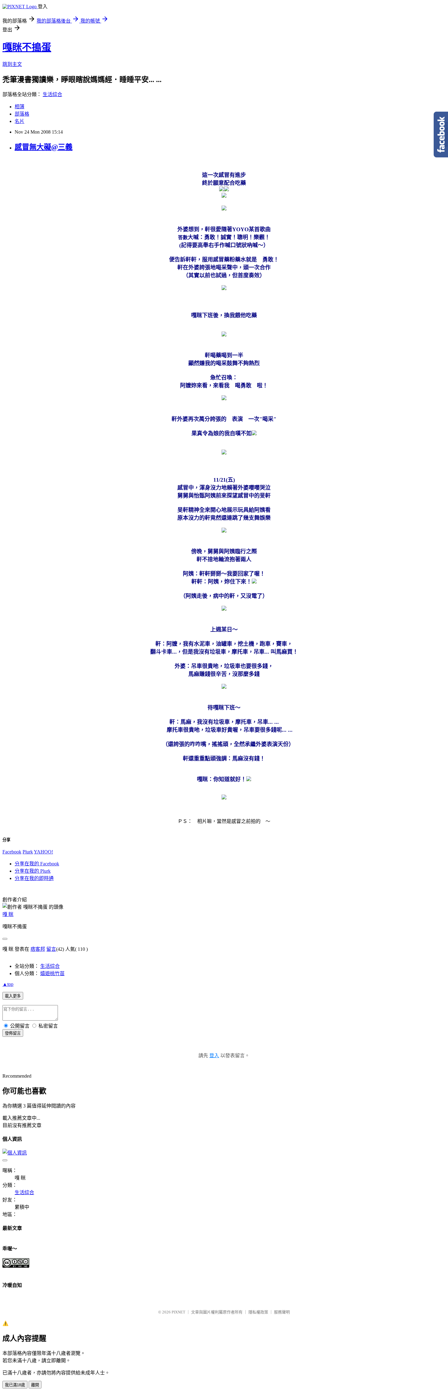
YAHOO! (43, 851)
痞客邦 (37, 949)
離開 (35, 1385)
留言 (51, 949)
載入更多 (13, 996)
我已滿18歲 (15, 1385)
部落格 (22, 114)
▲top (7, 984)
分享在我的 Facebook (37, 863)
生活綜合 (52, 94)
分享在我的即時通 (34, 878)
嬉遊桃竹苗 (52, 973)
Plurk (28, 851)
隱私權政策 (258, 1312)
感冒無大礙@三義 (44, 147)
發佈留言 (13, 1033)
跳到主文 (12, 64)
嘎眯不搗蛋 (26, 47)
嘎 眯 (7, 914)
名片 (19, 121)
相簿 (19, 106)
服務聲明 (282, 1312)
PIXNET (178, 1312)
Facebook (11, 851)
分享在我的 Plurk (33, 871)
